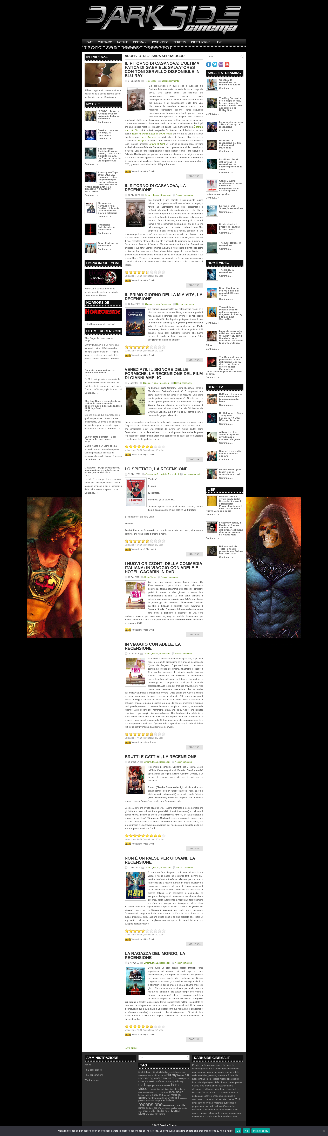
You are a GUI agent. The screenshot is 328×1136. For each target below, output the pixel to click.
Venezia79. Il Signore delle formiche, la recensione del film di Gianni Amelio (164, 373)
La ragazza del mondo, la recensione (155, 955)
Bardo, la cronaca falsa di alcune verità (152, 133)
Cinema (139, 42)
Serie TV (179, 42)
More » (102, 295)
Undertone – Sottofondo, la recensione (106, 227)
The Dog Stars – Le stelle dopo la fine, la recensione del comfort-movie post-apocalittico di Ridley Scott (103, 405)
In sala (156, 195)
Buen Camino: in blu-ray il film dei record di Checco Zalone (229, 292)
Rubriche (93, 48)
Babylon (142, 140)
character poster (182, 1079)
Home (89, 42)
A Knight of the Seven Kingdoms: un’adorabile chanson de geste (229, 436)
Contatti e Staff (158, 48)
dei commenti (94, 1075)
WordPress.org (92, 1080)
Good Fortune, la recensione (108, 244)
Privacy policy (260, 1130)
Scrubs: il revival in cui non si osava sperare (230, 453)
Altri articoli (131, 1048)
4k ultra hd (158, 1072)
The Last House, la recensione (230, 244)
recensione (150, 1104)
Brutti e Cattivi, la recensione (160, 756)
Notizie (122, 42)
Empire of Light (157, 144)
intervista (178, 1089)
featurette (166, 1085)
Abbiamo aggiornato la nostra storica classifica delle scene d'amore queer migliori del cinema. (103, 93)
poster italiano (166, 1100)
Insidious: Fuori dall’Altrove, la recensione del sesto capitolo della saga (230, 164)
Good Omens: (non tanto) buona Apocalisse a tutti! (230, 472)
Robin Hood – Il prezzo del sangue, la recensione (230, 226)
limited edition (144, 1095)
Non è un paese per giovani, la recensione (160, 860)
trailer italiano (158, 1110)
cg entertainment (162, 1078)
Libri (219, 42)
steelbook (166, 1108)
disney (179, 1081)
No (246, 1130)
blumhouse (160, 1075)
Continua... (195, 176)
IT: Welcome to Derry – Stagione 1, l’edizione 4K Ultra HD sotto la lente (231, 417)
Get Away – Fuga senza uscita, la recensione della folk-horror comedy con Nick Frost (102, 470)
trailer (145, 1111)
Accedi (88, 1064)
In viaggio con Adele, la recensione (153, 646)
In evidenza (97, 57)
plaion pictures (152, 1101)
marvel (167, 1095)
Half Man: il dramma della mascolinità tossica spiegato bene (230, 398)
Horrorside (131, 48)
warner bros (157, 1113)
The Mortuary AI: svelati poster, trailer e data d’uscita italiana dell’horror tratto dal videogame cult (109, 154)
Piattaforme (200, 42)
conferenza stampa (165, 1081)
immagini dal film (165, 1089)
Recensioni (165, 195)
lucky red (157, 1094)
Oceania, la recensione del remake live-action (100, 371)
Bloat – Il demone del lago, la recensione (108, 132)
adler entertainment (172, 1072)
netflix (175, 1097)
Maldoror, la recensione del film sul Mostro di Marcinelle (230, 144)
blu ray (171, 1075)
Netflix (157, 474)
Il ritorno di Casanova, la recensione (155, 187)
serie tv (157, 1108)
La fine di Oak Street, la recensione (231, 207)
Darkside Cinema (168, 1125)
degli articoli (93, 1070)
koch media (175, 1092)
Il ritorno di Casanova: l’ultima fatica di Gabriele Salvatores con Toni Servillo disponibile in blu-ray (162, 69)
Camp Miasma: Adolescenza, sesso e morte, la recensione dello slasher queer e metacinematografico (224, 187)
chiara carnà (146, 1081)
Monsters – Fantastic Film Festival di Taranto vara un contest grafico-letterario (109, 208)
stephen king (176, 1108)
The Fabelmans (148, 137)
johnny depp (163, 1092)
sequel (149, 1108)
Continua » (110, 97)
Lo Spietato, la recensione (156, 469)
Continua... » (104, 122)
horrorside (152, 1089)
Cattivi (111, 48)
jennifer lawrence (150, 1092)
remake (141, 1108)
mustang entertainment (159, 1098)
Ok (238, 1130)
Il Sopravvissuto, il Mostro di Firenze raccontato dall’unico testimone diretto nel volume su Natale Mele (231, 528)
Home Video (159, 42)
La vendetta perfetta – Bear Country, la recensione (100, 437)
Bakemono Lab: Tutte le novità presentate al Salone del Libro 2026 (231, 550)
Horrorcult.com (102, 263)
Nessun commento (170, 81)
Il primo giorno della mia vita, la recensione (163, 296)
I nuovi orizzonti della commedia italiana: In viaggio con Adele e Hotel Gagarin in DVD (163, 567)
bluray (180, 1075)
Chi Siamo (105, 42)
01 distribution (145, 1072)
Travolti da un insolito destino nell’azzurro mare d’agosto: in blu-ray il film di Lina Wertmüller (230, 313)
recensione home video (174, 1105)
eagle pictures (153, 1085)
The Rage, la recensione (99, 338)
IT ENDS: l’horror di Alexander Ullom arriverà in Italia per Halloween (109, 115)
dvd (141, 1085)
